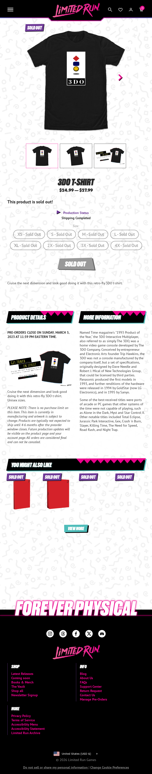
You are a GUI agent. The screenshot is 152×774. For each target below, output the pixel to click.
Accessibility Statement (28, 728)
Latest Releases (22, 674)
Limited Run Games (76, 10)
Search (110, 10)
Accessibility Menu (24, 724)
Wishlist (120, 10)
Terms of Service (23, 720)
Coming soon (20, 678)
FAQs (83, 682)
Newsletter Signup (24, 695)
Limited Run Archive (25, 733)
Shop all (17, 691)
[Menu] (10, 10)
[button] (32, 77)
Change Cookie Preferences (109, 767)
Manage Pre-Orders (93, 699)
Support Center (91, 686)
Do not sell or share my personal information (56, 767)
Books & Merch (22, 682)
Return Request (91, 691)
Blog (83, 674)
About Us (86, 678)
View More (76, 528)
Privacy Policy (21, 716)
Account (131, 10)
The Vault (18, 686)
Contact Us (87, 695)
